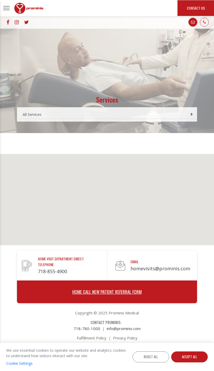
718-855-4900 (52, 271)
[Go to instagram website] (17, 22)
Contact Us (196, 8)
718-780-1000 (87, 328)
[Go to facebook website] (7, 22)
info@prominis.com (124, 328)
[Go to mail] (192, 22)
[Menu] (6, 8)
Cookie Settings (19, 363)
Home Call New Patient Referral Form (107, 292)
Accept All (189, 356)
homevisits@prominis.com (160, 268)
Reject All (151, 356)
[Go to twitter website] (26, 22)
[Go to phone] (204, 22)
